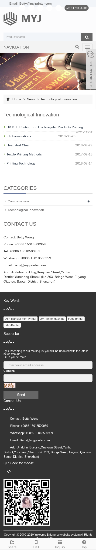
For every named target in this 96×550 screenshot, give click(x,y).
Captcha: (9, 370)
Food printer (75, 318)
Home (16, 99)
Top (84, 547)
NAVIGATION (16, 47)
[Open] (91, 70)
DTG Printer (12, 325)
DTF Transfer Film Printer (20, 318)
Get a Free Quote (76, 8)
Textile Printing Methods (24, 154)
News (31, 99)
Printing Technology (21, 163)
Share (12, 547)
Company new (18, 201)
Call (36, 547)
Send (21, 395)
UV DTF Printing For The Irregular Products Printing (45, 127)
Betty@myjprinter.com (30, 265)
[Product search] (87, 37)
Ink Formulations (19, 136)
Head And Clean (19, 145)
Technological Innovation (58, 99)
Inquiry (60, 547)
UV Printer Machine (52, 318)
